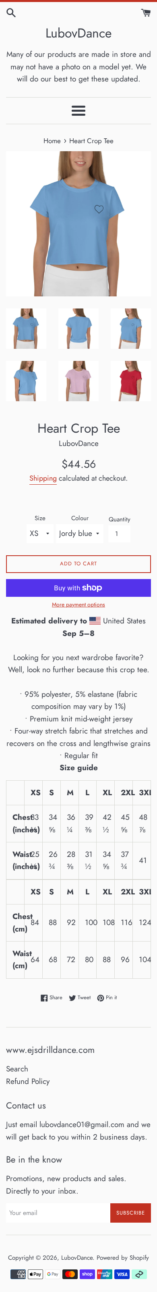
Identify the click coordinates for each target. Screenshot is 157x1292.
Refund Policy (28, 1081)
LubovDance (78, 33)
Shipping (43, 478)
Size (40, 518)
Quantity (119, 519)
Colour (80, 518)
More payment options (78, 604)
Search (17, 1068)
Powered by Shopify (123, 1257)
